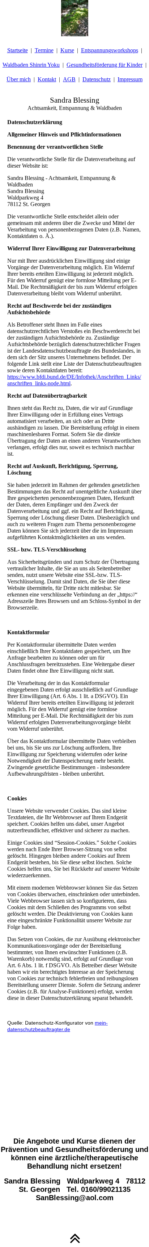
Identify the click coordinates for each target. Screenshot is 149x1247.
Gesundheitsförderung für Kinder (104, 65)
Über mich (19, 79)
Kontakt (47, 79)
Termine (44, 50)
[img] (74, 18)
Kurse (67, 50)
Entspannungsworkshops (109, 50)
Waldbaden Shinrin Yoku (31, 65)
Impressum (130, 79)
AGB (69, 79)
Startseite (17, 50)
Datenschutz (96, 79)
